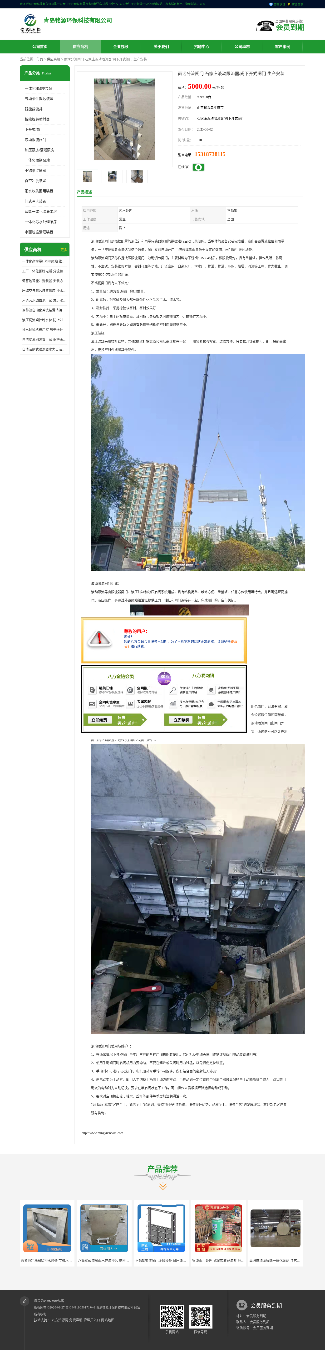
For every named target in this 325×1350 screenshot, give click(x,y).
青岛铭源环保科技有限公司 (114, 1307)
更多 (63, 250)
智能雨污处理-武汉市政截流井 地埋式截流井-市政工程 (175, 1260)
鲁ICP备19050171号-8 (80, 1307)
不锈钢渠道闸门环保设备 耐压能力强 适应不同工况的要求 (120, 1260)
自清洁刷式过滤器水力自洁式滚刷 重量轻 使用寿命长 (44, 349)
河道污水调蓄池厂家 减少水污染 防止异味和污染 (44, 300)
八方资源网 (60, 1320)
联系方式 (40, 60)
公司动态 (242, 47)
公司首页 (40, 47)
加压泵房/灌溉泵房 (39, 150)
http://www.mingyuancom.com (102, 1133)
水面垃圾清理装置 (39, 232)
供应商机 (80, 47)
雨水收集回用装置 (39, 191)
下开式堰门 (34, 129)
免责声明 (76, 1320)
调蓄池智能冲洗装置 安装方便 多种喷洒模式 (44, 281)
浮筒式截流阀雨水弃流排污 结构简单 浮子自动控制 (58, 1260)
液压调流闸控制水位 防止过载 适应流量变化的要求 (44, 320)
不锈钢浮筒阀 (35, 170)
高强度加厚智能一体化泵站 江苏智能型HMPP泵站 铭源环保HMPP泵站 (243, 1260)
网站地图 (107, 1320)
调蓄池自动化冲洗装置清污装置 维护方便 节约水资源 (44, 310)
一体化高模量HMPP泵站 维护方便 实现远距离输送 (44, 261)
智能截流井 (34, 109)
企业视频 (120, 47)
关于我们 (161, 47)
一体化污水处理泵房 (41, 222)
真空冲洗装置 (35, 181)
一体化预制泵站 (37, 160)
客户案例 (282, 47)
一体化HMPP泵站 (38, 88)
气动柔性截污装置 (39, 99)
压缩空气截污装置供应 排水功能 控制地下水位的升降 (44, 290)
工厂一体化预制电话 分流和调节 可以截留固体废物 (44, 271)
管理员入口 (92, 1320)
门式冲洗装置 (35, 201)
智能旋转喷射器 (37, 119)
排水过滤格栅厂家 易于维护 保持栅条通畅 (44, 330)
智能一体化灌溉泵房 (41, 212)
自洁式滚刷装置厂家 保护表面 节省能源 (44, 339)
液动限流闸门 (35, 140)
